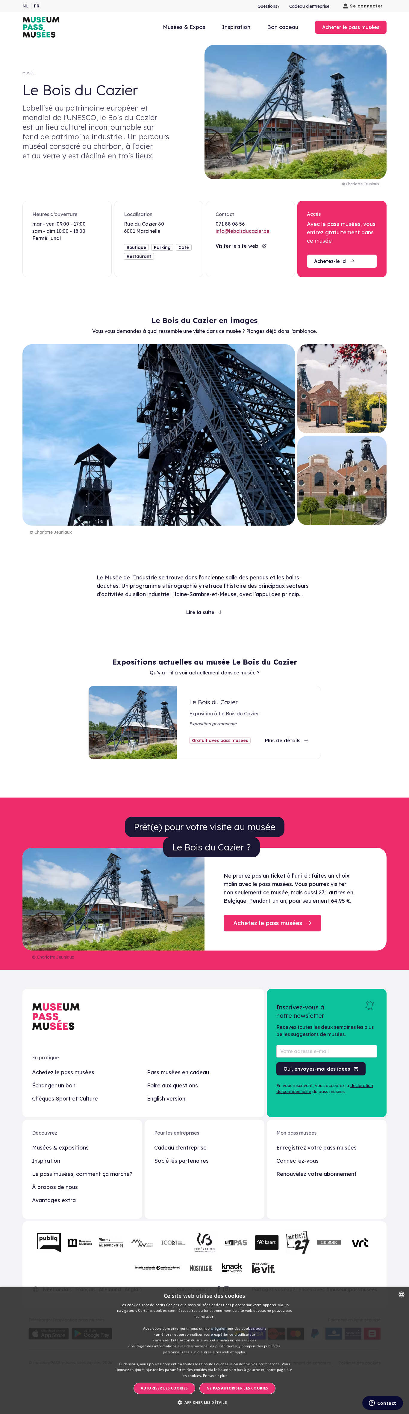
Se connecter (366, 6)
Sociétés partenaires (181, 1160)
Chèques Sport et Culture (65, 1098)
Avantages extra (54, 1200)
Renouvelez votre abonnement (316, 1173)
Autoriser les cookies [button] (164, 1388)
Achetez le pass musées (63, 1072)
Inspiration (236, 27)
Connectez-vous (297, 1160)
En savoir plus (215, 1375)
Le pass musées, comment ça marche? (82, 1173)
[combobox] (402, 1294)
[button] (204, 1402)
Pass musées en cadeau (178, 1072)
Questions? (268, 6)
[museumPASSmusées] (41, 27)
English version (166, 1098)
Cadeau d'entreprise (309, 6)
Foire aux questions (172, 1085)
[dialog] (204, 1350)
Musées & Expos (184, 27)
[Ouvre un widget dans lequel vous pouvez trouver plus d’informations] (382, 1403)
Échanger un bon (53, 1085)
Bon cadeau (282, 27)
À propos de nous (55, 1187)
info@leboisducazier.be (242, 231)
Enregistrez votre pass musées (316, 1147)
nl (25, 6)
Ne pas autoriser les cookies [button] (237, 1388)
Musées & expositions (60, 1147)
